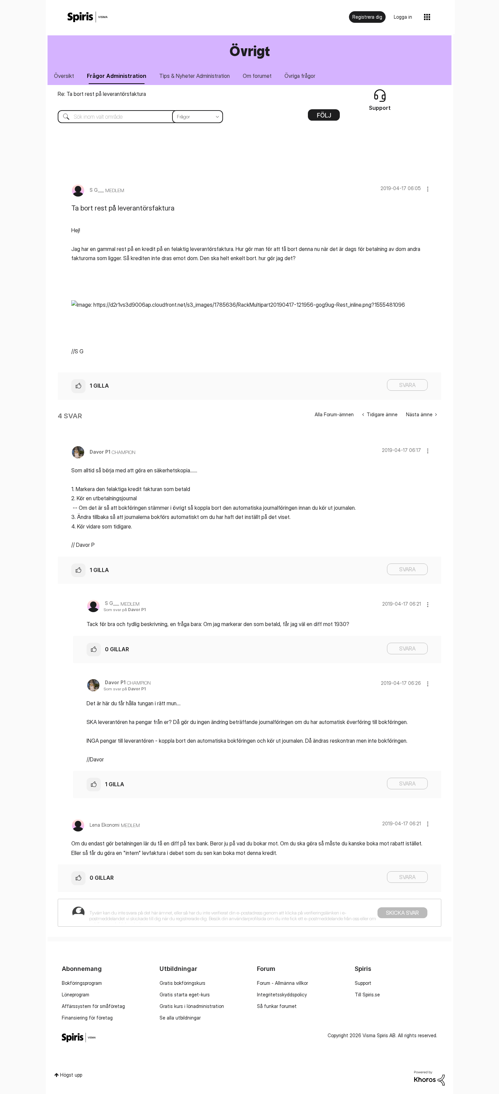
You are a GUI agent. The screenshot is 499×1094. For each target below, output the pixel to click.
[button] (427, 189)
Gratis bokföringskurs (182, 983)
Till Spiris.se (367, 994)
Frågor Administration (116, 75)
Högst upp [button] (71, 1075)
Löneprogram (75, 994)
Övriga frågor (299, 75)
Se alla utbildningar (180, 1018)
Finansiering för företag (87, 1018)
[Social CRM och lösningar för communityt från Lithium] (429, 1077)
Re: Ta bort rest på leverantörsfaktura (102, 93)
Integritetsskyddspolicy (282, 994)
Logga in (403, 17)
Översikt (64, 75)
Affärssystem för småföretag (93, 1006)
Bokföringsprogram (82, 983)
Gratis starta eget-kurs (185, 994)
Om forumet (257, 75)
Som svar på (125, 609)
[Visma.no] (88, 17)
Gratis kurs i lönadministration (192, 1006)
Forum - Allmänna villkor (282, 983)
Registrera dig (367, 17)
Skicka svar (402, 912)
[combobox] (135, 116)
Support (363, 983)
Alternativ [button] (324, 117)
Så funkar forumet (277, 1006)
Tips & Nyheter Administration (194, 75)
